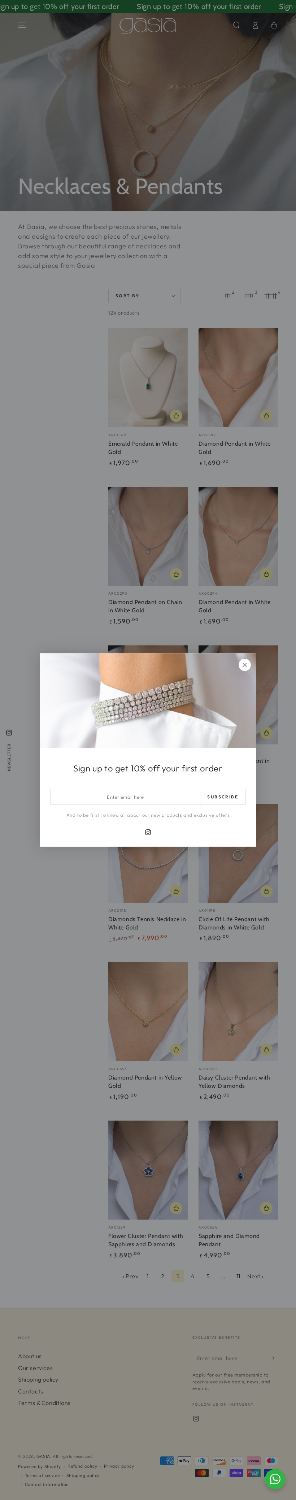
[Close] (245, 665)
